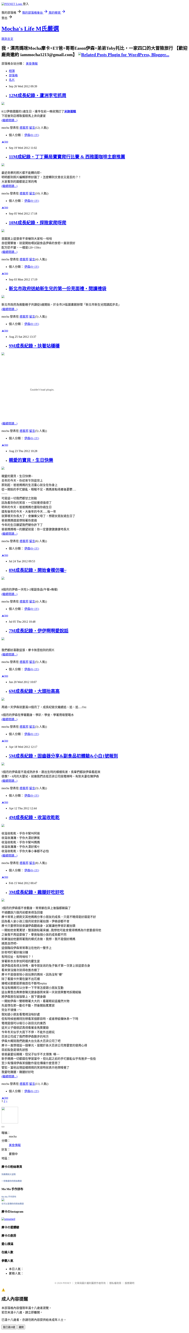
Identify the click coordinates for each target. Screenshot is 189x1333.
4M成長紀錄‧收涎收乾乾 (34, 817)
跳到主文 (7, 38)
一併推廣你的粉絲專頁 (11, 1181)
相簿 (12, 71)
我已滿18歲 (9, 1327)
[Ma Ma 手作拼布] (2, 1200)
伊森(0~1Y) (31, 135)
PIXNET (67, 1283)
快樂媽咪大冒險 (8, 1174)
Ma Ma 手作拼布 (8, 1197)
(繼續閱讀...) (9, 120)
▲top (4, 141)
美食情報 (32, 63)
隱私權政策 (115, 1283)
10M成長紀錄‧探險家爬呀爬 (37, 222)
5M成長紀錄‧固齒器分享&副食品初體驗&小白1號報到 (63, 756)
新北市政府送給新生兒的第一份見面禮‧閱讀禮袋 (57, 288)
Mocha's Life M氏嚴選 (30, 28)
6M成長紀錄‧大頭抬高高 (34, 691)
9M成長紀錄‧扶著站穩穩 (34, 345)
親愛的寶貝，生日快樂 (31, 460)
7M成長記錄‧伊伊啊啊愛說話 (38, 630)
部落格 (13, 75)
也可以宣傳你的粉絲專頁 (12, 1204)
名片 (12, 79)
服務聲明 (129, 1283)
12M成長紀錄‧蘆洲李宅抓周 (37, 95)
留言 (32, 127)
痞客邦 (24, 127)
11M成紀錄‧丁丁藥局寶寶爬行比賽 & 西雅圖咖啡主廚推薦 (67, 156)
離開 (21, 1327)
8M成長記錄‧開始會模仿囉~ (37, 570)
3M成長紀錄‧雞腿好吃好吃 (36, 892)
